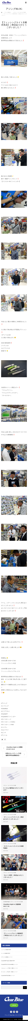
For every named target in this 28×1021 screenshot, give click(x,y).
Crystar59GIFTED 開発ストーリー (8, 975)
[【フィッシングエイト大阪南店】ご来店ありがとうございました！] (14, 920)
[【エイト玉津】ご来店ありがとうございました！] (14, 862)
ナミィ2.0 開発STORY (5, 953)
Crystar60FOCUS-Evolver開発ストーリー (9, 964)
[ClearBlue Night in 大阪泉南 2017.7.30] (14, 891)
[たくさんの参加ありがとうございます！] (14, 775)
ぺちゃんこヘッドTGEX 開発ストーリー (9, 968)
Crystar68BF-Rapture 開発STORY (8, 960)
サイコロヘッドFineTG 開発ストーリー (9, 971)
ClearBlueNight (6, 901)
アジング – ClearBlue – (14, 1019)
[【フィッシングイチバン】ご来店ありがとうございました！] (14, 804)
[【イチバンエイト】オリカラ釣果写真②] (14, 833)
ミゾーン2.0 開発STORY (6, 949)
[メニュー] (26, 2)
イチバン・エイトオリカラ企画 (9, 785)
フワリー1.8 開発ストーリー (6, 957)
